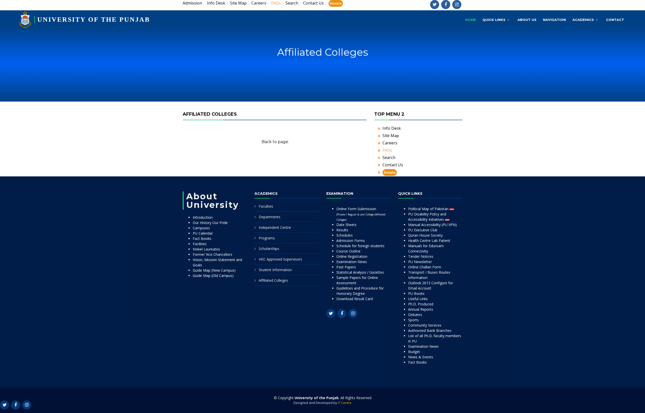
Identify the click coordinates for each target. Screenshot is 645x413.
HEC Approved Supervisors (280, 259)
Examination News (351, 261)
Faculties (266, 206)
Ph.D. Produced (420, 304)
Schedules (344, 235)
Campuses (201, 228)
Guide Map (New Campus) (214, 270)
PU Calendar (203, 233)
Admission (192, 3)
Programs (267, 238)
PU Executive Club (422, 230)
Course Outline (348, 251)
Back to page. (275, 141)
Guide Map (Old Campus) (213, 275)
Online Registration (351, 256)
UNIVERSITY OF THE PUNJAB (93, 19)
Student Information (275, 269)
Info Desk (216, 3)
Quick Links (493, 20)
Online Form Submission (360, 213)
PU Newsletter (420, 261)
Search (291, 3)
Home (470, 20)
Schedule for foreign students (360, 245)
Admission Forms (350, 240)
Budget (414, 351)
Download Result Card (354, 298)
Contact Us (313, 3)
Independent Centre (275, 227)
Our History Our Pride (210, 222)
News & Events (420, 357)
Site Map (238, 3)
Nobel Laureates (206, 249)
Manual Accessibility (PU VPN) (432, 224)
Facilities (200, 243)
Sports (413, 319)
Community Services (424, 325)
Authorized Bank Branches (430, 330)
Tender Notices (420, 256)
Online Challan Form (424, 267)
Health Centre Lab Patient (429, 240)
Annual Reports (420, 309)
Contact (615, 20)
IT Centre (344, 402)
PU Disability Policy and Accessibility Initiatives (427, 217)
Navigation (554, 20)
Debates (415, 314)
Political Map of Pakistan (428, 208)
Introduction (203, 217)
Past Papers (346, 267)
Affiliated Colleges (273, 280)
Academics (583, 20)
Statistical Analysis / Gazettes (360, 272)
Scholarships (269, 248)
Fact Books (202, 238)
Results (342, 230)
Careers (258, 3)
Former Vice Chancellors (212, 254)
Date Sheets (346, 224)
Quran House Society (425, 235)
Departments (269, 216)
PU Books (416, 293)
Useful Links (418, 298)
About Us (527, 20)
